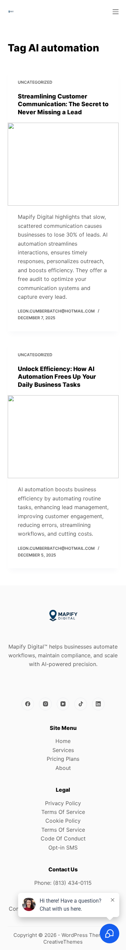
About (63, 768)
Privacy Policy (63, 803)
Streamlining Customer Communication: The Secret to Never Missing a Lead (63, 104)
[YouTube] (63, 704)
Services (63, 750)
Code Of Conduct (63, 838)
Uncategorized (35, 82)
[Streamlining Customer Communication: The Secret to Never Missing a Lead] (63, 164)
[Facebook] (28, 704)
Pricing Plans (63, 758)
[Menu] (116, 12)
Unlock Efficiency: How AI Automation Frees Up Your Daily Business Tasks (57, 376)
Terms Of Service (63, 812)
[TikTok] (80, 704)
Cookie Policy (63, 820)
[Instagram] (45, 704)
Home (63, 741)
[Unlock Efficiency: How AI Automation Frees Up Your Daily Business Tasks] (63, 437)
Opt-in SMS (63, 847)
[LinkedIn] (98, 704)
